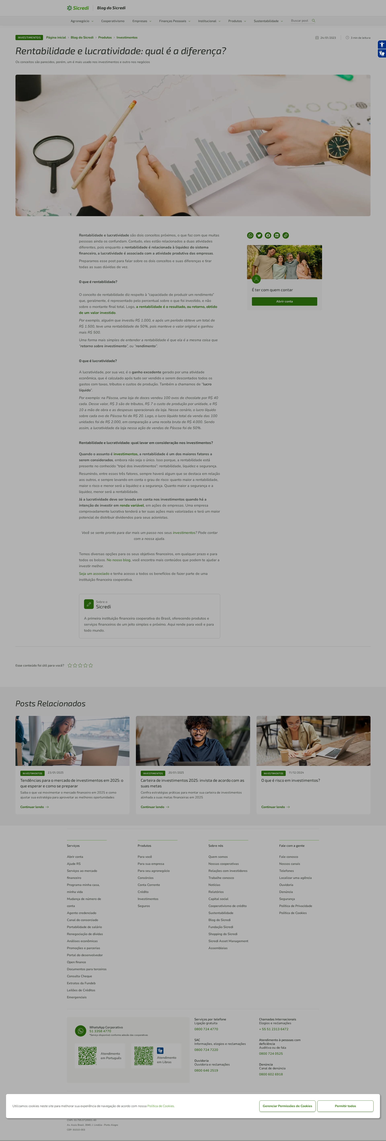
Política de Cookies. (161, 1106)
